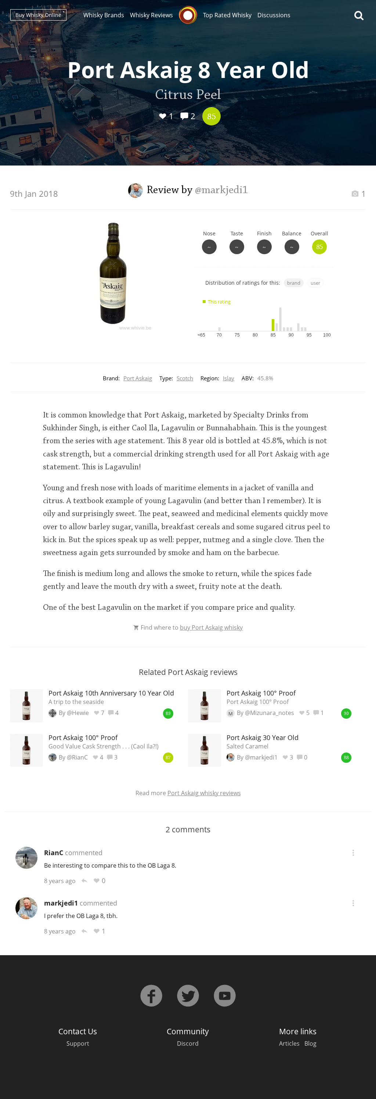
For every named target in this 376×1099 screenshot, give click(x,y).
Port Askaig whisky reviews (204, 793)
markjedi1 (61, 903)
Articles (289, 1043)
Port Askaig (137, 378)
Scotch (185, 378)
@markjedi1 (221, 190)
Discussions (273, 15)
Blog (310, 1043)
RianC (53, 852)
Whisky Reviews (151, 15)
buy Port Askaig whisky (211, 627)
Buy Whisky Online (38, 14)
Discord (188, 1043)
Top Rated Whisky (227, 15)
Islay (228, 378)
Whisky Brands (103, 15)
